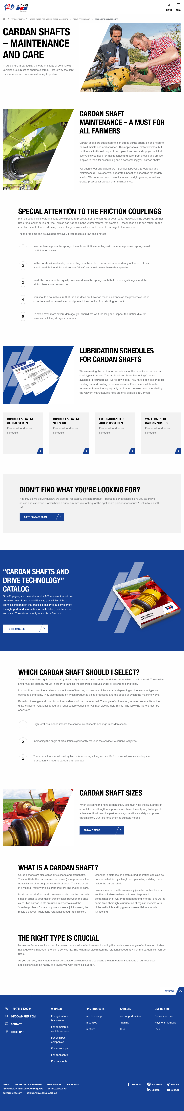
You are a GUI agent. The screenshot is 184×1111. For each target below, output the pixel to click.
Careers (125, 1009)
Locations (17, 1032)
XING (123, 1029)
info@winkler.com (23, 1016)
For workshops (59, 1048)
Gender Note (72, 1084)
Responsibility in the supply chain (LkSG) (23, 1089)
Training (124, 1023)
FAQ (157, 1029)
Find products (95, 1009)
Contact (16, 1024)
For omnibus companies (58, 1040)
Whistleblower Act (57, 1089)
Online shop (162, 1009)
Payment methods (165, 1023)
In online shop (94, 1016)
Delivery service (164, 1016)
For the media (59, 1061)
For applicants (59, 1055)
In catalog (91, 1023)
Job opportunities (130, 1016)
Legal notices (54, 1084)
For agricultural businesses (60, 1018)
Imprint (6, 1084)
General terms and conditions (42, 1093)
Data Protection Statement (28, 1084)
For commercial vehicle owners (60, 1029)
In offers (90, 1029)
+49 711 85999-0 (21, 1008)
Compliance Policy (12, 1093)
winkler (56, 1009)
